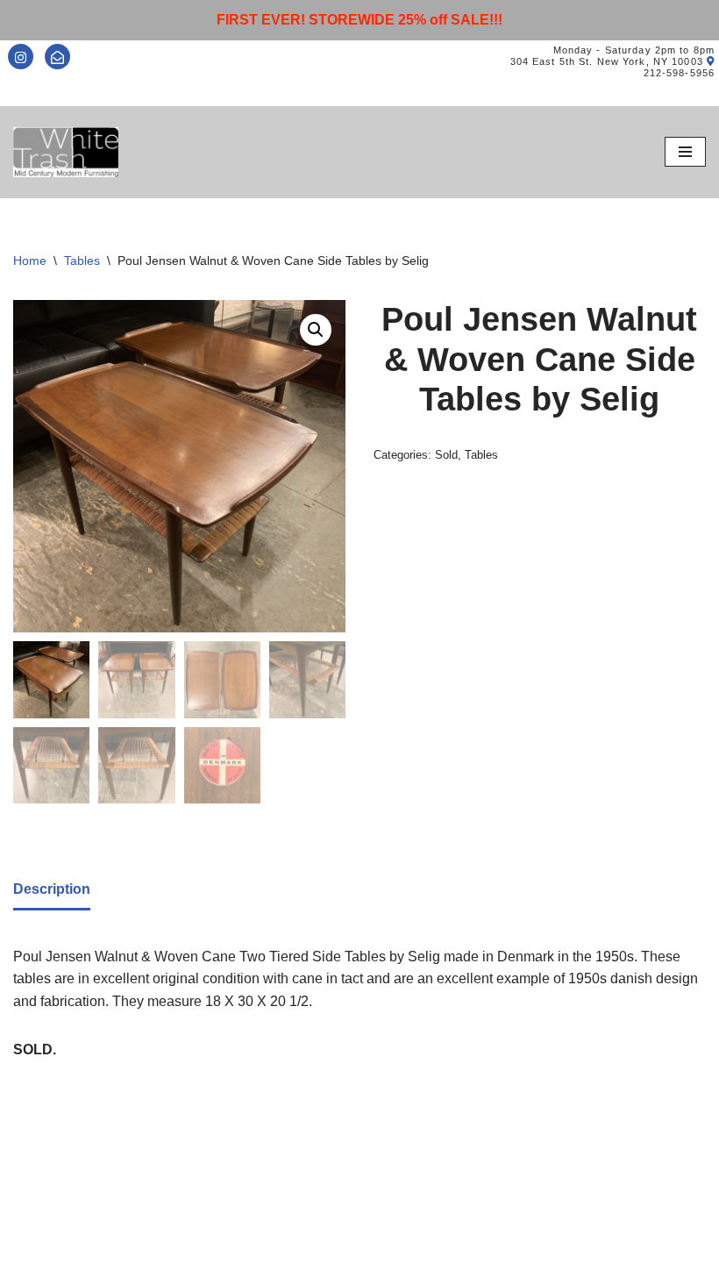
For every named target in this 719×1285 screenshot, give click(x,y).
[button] (315, 330)
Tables (82, 260)
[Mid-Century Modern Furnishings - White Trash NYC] (65, 152)
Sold (446, 454)
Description (51, 889)
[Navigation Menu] (685, 152)
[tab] (51, 890)
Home (29, 260)
